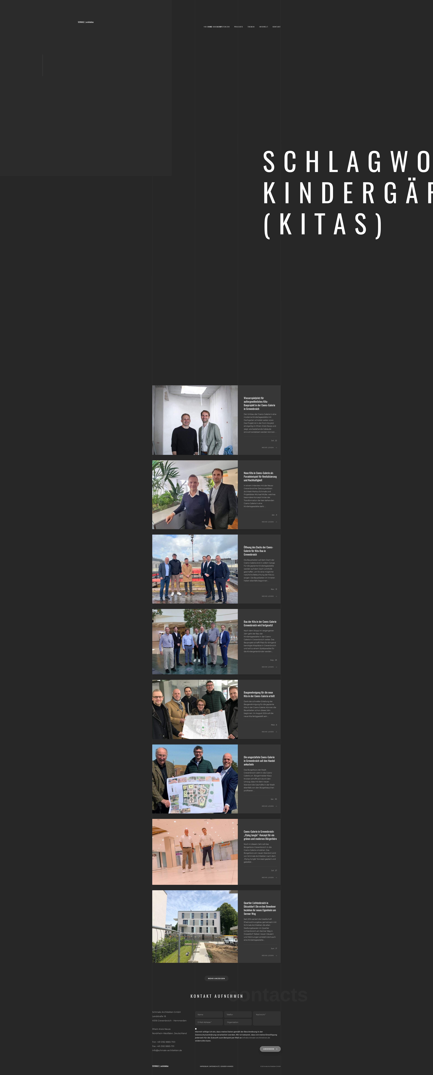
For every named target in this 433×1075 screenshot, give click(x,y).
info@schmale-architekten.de (256, 1038)
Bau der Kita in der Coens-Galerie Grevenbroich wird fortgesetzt (260, 623)
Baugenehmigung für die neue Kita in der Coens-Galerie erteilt (259, 694)
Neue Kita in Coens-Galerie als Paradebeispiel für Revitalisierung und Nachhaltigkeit (260, 476)
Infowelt (263, 27)
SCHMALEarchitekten (86, 22)
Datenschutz (214, 1066)
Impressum (204, 1066)
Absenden (269, 1049)
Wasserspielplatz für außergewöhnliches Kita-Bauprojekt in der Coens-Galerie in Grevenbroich (259, 403)
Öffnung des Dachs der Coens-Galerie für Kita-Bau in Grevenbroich (258, 550)
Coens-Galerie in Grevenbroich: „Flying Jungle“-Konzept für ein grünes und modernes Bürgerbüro (260, 835)
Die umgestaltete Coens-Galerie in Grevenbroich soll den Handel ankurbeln (259, 760)
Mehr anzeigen (216, 978)
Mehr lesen (268, 448)
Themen (251, 27)
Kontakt (277, 27)
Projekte (238, 27)
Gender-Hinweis (227, 1066)
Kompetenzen (223, 27)
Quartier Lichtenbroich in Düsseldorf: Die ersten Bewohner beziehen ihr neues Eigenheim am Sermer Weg (260, 908)
